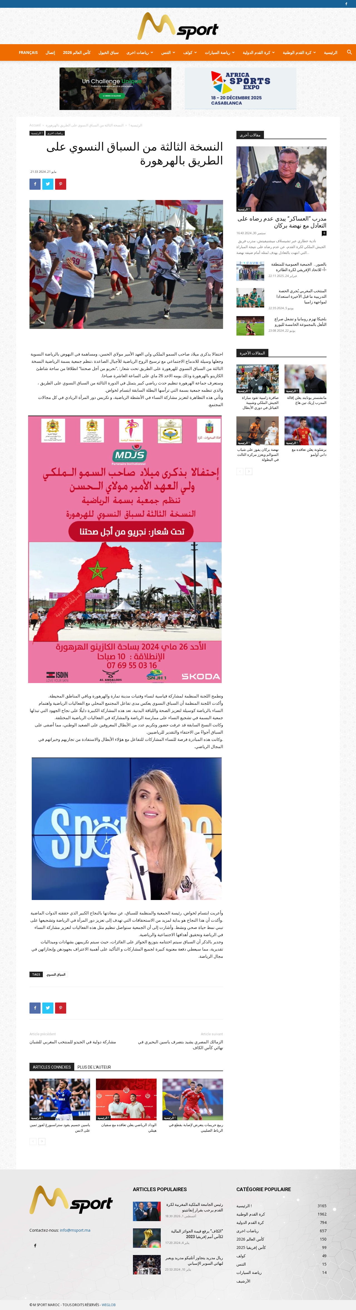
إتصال (50, 52)
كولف (187, 52)
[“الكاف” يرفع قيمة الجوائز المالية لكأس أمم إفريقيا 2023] (147, 1238)
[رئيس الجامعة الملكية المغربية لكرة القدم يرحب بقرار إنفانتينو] (147, 1211)
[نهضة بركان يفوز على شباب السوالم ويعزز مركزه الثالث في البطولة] (257, 430)
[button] (349, 53)
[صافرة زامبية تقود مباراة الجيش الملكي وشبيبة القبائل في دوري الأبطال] (257, 378)
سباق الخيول (108, 52)
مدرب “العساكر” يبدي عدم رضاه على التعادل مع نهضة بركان (282, 222)
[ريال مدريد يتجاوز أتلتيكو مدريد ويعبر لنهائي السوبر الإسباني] (147, 1264)
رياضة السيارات (217, 52)
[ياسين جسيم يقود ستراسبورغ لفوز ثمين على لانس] (59, 1099)
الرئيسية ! (135, 125)
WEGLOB (109, 1304)
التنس (166, 52)
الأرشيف (243, 1281)
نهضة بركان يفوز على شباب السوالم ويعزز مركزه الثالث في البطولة (258, 455)
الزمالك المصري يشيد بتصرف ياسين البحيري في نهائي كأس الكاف (180, 1044)
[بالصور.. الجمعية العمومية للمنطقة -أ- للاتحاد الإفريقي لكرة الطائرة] (250, 271)
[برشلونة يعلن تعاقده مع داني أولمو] (306, 430)
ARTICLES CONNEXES (52, 1067)
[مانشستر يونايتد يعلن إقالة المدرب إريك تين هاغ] (306, 378)
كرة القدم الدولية (256, 52)
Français (28, 52)
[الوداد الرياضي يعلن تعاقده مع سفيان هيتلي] (126, 1099)
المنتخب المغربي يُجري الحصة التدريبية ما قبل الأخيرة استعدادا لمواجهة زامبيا (301, 296)
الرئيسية (330, 52)
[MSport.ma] (178, 26)
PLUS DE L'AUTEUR (94, 1067)
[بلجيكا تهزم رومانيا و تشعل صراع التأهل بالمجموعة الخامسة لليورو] (250, 326)
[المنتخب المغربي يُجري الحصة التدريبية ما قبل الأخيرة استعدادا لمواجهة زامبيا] (250, 298)
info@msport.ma (75, 1230)
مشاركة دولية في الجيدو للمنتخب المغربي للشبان (72, 1041)
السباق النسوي (55, 974)
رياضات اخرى (138, 52)
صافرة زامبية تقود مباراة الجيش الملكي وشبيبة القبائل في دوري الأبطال (260, 403)
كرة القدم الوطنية (297, 52)
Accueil (35, 125)
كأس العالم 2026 (77, 52)
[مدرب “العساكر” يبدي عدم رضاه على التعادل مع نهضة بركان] (281, 179)
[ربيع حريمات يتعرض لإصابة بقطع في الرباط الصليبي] (192, 1099)
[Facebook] (346, 4)
